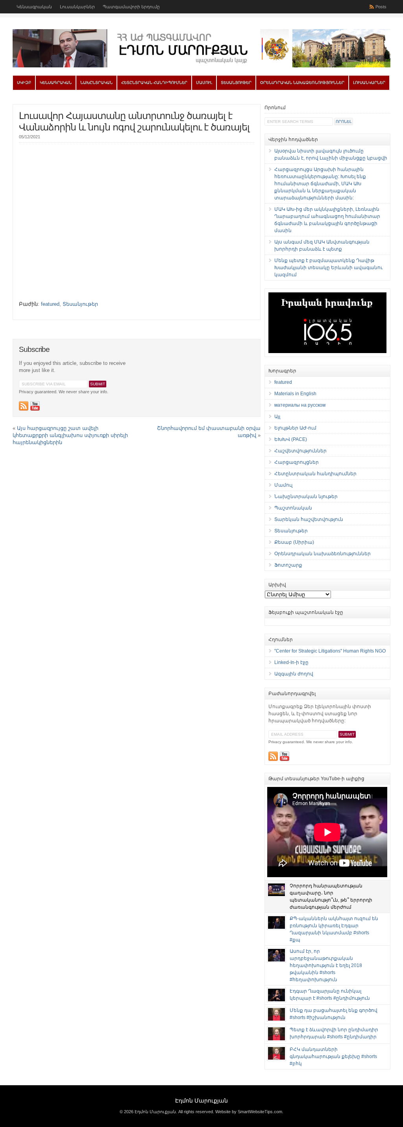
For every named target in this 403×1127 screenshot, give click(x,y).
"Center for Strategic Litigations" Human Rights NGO (330, 651)
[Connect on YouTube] (35, 406)
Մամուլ (204, 82)
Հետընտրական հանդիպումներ (154, 82)
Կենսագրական (34, 6)
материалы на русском (299, 405)
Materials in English (295, 393)
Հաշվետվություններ (300, 451)
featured (50, 304)
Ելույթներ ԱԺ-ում (295, 428)
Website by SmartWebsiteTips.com (248, 1111)
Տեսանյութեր (236, 82)
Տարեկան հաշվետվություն (308, 519)
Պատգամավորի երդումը (131, 6)
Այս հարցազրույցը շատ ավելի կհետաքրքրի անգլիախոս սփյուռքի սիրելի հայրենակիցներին (70, 435)
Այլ (277, 416)
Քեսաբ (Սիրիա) (294, 542)
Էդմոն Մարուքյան (201, 1100)
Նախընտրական (96, 82)
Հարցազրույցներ (296, 462)
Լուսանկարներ (77, 6)
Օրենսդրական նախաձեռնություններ (302, 82)
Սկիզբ (24, 82)
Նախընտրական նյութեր (306, 496)
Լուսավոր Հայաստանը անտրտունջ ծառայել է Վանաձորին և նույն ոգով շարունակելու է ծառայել (134, 121)
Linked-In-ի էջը (291, 662)
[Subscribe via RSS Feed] (23, 406)
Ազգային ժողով (293, 674)
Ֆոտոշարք (288, 565)
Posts (380, 6)
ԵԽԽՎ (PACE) (290, 439)
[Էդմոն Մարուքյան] (201, 66)
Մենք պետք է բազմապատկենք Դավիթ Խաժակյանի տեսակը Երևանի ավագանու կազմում (328, 267)
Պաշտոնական (293, 508)
